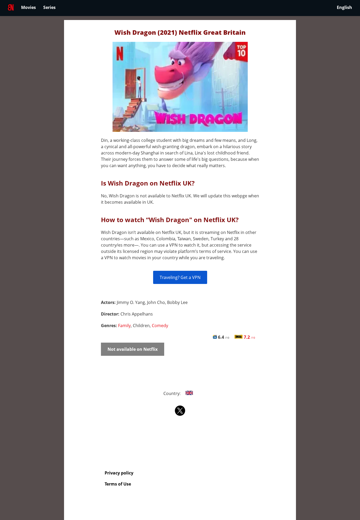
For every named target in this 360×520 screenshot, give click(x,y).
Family (124, 325)
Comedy (160, 325)
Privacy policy (119, 473)
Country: (172, 393)
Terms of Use (118, 484)
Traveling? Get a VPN (180, 277)
